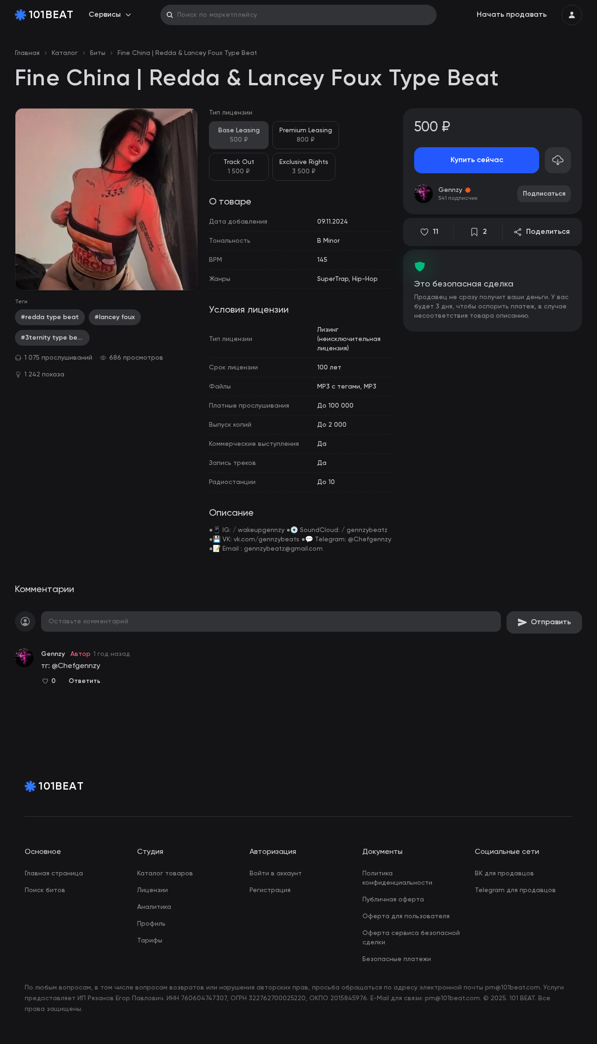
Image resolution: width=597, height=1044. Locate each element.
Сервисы (105, 15)
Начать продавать (512, 15)
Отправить (551, 622)
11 (435, 232)
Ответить (84, 681)
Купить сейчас (477, 160)
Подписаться (544, 194)
